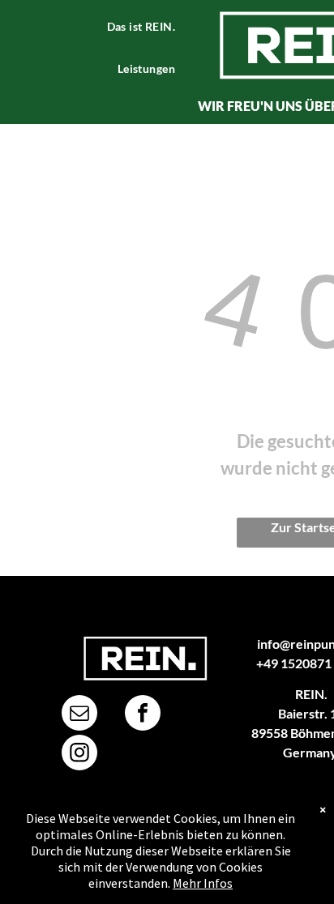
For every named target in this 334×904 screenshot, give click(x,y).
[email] (79, 715)
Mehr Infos (203, 883)
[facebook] (143, 715)
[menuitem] (147, 27)
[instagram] (79, 754)
